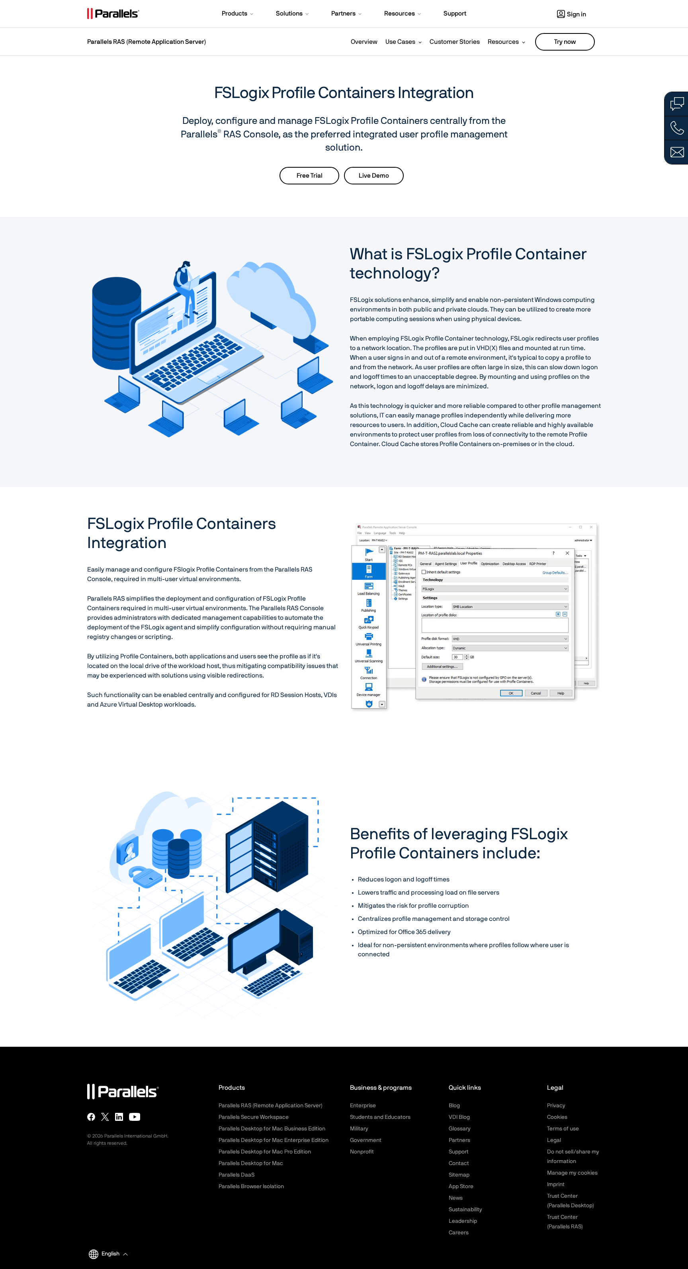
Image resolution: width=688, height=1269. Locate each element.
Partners (459, 1140)
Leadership (463, 1221)
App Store (461, 1186)
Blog (454, 1105)
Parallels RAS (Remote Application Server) (146, 42)
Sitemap (459, 1175)
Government (365, 1140)
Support (459, 1152)
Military (359, 1129)
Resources (503, 42)
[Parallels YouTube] (135, 1117)
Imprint (556, 1184)
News (456, 1198)
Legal (554, 1140)
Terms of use (563, 1129)
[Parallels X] (105, 1117)
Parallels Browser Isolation (251, 1186)
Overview (364, 42)
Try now (565, 42)
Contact (459, 1163)
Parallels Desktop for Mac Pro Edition (265, 1152)
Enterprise (363, 1105)
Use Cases (400, 42)
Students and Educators (380, 1117)
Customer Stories (455, 42)
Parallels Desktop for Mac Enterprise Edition (273, 1140)
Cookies (557, 1117)
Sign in (576, 14)
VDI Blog (459, 1117)
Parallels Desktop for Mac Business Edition (272, 1129)
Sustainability (465, 1209)
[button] (238, 14)
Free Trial (309, 175)
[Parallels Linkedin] (119, 1117)
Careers (459, 1233)
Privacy (556, 1105)
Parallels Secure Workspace (254, 1117)
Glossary (460, 1129)
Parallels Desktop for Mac (251, 1163)
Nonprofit (362, 1152)
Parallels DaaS (236, 1175)
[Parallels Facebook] (91, 1117)
